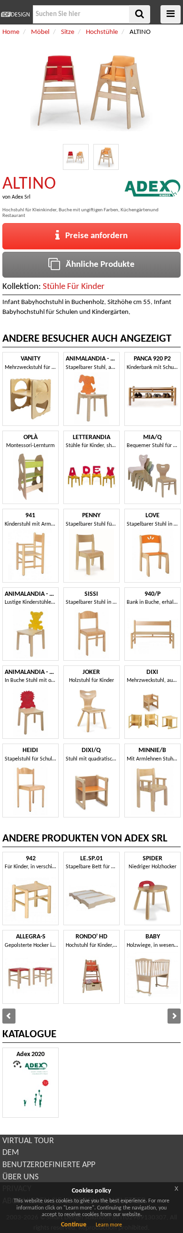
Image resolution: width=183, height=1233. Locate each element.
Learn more (109, 1225)
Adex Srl (21, 197)
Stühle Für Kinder (74, 286)
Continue (73, 1224)
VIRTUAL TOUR (28, 1141)
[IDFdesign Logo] (15, 14)
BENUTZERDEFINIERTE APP (48, 1165)
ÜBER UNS (20, 1177)
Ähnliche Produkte (97, 264)
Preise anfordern (94, 236)
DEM (10, 1152)
